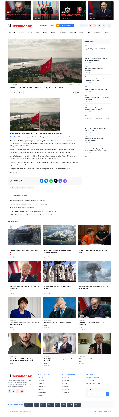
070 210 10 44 (93, 380)
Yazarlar (107, 32)
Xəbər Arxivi (67, 392)
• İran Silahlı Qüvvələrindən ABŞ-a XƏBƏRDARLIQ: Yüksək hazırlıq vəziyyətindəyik (33, 211)
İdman (81, 32)
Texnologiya (98, 32)
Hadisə (41, 389)
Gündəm (21, 32)
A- (74, 92)
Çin (17, 187)
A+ (78, 92)
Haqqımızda (43, 25)
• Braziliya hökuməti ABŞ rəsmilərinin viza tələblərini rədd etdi (27, 200)
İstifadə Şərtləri (107, 411)
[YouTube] (94, 25)
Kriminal (53, 32)
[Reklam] (58, 25)
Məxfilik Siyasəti (97, 411)
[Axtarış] (104, 26)
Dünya (45, 32)
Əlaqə (52, 25)
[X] (86, 25)
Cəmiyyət (73, 32)
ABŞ (12, 187)
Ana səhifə (12, 32)
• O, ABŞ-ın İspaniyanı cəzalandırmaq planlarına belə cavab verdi (28, 204)
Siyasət (30, 32)
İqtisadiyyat (63, 32)
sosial (70, 404)
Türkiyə (23, 187)
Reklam (66, 386)
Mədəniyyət (42, 392)
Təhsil (89, 32)
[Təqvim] (99, 26)
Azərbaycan (29, 404)
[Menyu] (109, 26)
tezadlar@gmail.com (94, 383)
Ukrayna (31, 187)
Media (38, 32)
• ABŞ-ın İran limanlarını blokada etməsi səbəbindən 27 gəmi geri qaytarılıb (31, 214)
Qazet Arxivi (67, 389)
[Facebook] (82, 25)
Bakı (57, 404)
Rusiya (43, 404)
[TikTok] (90, 25)
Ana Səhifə (67, 377)
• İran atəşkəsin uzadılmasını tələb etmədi (22, 207)
